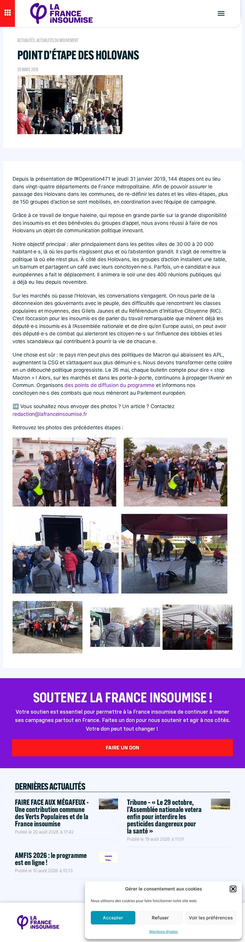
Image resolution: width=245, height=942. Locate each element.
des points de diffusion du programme (109, 385)
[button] (233, 889)
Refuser (160, 918)
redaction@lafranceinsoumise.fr (50, 414)
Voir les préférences (211, 918)
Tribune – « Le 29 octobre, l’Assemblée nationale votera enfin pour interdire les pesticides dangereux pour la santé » (164, 816)
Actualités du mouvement (57, 40)
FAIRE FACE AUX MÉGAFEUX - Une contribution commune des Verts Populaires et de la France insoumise (52, 812)
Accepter (113, 918)
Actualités (26, 40)
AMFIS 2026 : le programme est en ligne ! (51, 858)
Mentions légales (163, 931)
